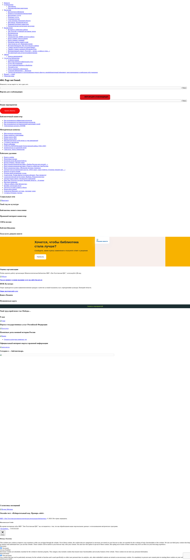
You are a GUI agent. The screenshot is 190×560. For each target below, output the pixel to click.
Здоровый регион (14, 19)
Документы (12, 6)
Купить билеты (10, 111)
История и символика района (18, 29)
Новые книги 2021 (10, 137)
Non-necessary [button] (4, 553)
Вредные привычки (10, 182)
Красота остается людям (12, 171)
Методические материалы (12, 133)
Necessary (5, 548)
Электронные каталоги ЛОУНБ (14, 126)
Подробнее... (4, 528)
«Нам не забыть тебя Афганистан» (15, 184)
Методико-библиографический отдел (20, 62)
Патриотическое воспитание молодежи (21, 26)
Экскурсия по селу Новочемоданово (20, 44)
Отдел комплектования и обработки (20, 65)
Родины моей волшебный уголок (15, 173)
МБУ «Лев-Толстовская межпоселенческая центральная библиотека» (23, 518)
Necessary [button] (3, 546)
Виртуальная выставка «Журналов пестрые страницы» (22, 168)
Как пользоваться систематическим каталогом (19, 122)
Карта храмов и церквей (16, 40)
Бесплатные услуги (14, 15)
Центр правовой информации (18, 69)
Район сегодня (13, 35)
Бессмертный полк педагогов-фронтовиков (22, 53)
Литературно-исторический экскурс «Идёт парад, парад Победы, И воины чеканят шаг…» (34, 169)
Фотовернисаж (13, 33)
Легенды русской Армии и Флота (15, 187)
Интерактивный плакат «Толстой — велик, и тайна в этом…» (29, 51)
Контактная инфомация (16, 12)
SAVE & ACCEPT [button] (6, 559)
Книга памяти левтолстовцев (18, 38)
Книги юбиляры (9, 144)
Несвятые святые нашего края (18, 42)
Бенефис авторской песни (12, 186)
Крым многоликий (10, 189)
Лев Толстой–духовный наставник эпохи (22, 31)
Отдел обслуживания (15, 63)
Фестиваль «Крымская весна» (18, 22)
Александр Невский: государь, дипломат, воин (20, 191)
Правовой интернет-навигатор (18, 24)
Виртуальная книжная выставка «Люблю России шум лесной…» (26, 164)
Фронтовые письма (10, 159)
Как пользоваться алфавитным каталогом (18, 120)
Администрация (13, 60)
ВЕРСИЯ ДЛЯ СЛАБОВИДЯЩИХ (96, 97)
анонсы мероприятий (15, 56)
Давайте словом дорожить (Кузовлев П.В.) (22, 49)
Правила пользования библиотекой (20, 13)
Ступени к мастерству (11, 142)
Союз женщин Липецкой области (19, 20)
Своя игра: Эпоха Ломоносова (14, 149)
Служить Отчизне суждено (13, 193)
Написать (40, 257)
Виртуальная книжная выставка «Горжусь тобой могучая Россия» (26, 166)
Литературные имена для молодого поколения (19, 178)
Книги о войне (9, 157)
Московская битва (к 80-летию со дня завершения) (21, 140)
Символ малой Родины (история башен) (21, 47)
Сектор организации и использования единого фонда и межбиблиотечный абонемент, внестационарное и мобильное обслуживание (53, 72)
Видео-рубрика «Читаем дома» (14, 162)
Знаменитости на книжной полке (15, 147)
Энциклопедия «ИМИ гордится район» (21, 37)
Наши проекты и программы (13, 135)
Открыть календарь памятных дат (15, 339)
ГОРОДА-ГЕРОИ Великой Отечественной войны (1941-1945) (25, 146)
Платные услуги (13, 17)
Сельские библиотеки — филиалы (19, 70)
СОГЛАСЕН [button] (14, 528)
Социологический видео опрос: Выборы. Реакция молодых (24, 177)
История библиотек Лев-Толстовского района (23, 45)
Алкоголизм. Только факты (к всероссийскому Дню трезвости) (25, 175)
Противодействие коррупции (18, 8)
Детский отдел (13, 67)
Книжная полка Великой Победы (15, 161)
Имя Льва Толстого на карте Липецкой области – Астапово (24, 180)
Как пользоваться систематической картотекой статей (22, 124)
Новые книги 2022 (10, 139)
